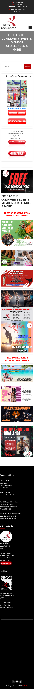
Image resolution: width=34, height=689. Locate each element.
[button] (30, 27)
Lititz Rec (25, 686)
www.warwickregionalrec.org (8, 506)
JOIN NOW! (18, 4)
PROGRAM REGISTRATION (18, 7)
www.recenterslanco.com (8, 518)
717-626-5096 (18, 2)
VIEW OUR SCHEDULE (18, 9)
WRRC (10, 504)
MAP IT (2, 548)
